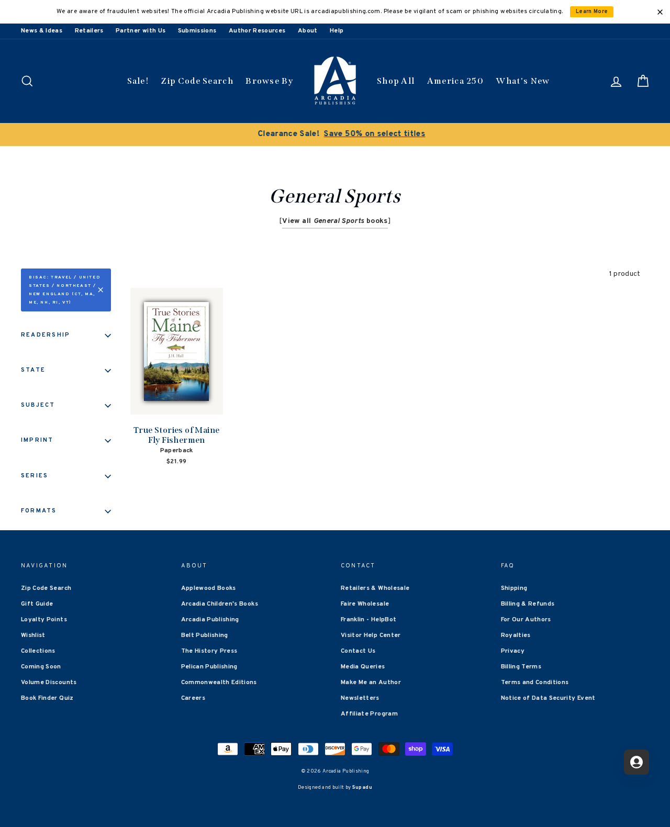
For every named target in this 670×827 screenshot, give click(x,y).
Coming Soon (41, 667)
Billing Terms (521, 667)
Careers (193, 698)
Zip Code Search (197, 81)
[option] (335, 134)
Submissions (197, 31)
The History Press (209, 651)
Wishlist (33, 635)
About (308, 31)
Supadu (362, 787)
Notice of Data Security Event (548, 698)
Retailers (89, 31)
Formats (39, 511)
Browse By (269, 81)
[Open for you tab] (636, 762)
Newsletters (360, 698)
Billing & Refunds (528, 604)
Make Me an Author (371, 682)
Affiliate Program (369, 714)
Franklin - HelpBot (368, 620)
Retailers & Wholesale (375, 588)
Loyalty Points (44, 620)
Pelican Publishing (209, 667)
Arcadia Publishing (210, 620)
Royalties (516, 635)
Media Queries (363, 667)
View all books (334, 221)
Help (336, 31)
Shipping (514, 588)
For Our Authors (526, 620)
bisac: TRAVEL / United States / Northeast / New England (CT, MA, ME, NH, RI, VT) (64, 290)
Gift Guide (37, 604)
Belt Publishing (204, 635)
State (33, 370)
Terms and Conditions (535, 682)
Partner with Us (140, 31)
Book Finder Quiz (47, 698)
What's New (523, 81)
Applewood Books (208, 588)
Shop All (396, 81)
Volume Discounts (49, 682)
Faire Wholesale (365, 604)
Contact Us (358, 651)
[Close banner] (660, 12)
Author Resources (257, 31)
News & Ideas (41, 31)
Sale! (138, 81)
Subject (38, 405)
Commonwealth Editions (219, 682)
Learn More (592, 11)
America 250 (455, 81)
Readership (45, 335)
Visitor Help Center (371, 635)
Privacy (512, 651)
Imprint (37, 440)
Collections (38, 651)
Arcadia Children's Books (219, 604)
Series (34, 475)
